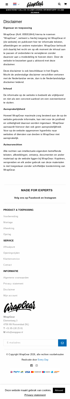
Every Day (43, 359)
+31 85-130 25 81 (14, 328)
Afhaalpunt (9, 247)
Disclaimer (9, 289)
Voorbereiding (10, 216)
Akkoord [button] (59, 390)
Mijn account (10, 295)
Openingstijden (11, 253)
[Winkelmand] (65, 4)
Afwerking (8, 228)
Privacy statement (13, 283)
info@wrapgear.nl (14, 332)
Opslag (7, 234)
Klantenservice (11, 259)
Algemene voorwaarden (16, 277)
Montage (8, 222)
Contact (7, 265)
